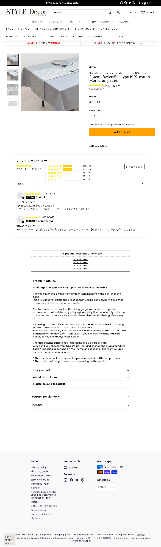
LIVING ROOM (84, 28)
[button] (96, 85)
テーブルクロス (122, 21)
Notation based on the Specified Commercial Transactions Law (43, 494)
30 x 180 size (80, 265)
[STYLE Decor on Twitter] (77, 480)
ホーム (92, 66)
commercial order (87, 36)
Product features (44, 281)
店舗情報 (35, 487)
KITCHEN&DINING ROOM (52, 28)
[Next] (12, 108)
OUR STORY (117, 36)
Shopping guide (39, 471)
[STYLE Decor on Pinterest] (82, 480)
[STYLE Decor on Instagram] (65, 480)
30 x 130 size (80, 262)
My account (37, 518)
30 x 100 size (80, 259)
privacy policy (38, 467)
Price (92, 96)
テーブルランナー (56, 21)
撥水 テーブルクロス (101, 21)
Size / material (42, 370)
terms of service (40, 479)
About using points (41, 475)
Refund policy (38, 510)
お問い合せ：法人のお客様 (44, 506)
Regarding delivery (45, 396)
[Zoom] (50, 82)
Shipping (108, 124)
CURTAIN (49, 36)
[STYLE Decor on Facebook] (71, 480)
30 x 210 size (80, 268)
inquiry (36, 405)
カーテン (82, 21)
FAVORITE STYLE (17, 28)
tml (71, 21)
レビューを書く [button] (134, 166)
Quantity (95, 110)
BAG (64, 36)
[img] (33, 193)
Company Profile (40, 483)
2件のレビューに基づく (29, 169)
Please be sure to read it (49, 384)
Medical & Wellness (21, 36)
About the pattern (45, 377)
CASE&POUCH (110, 28)
